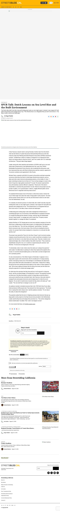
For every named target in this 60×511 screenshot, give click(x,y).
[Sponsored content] (30, 54)
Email (23, 333)
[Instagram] (57, 473)
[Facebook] (48, 473)
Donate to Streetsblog (6, 7)
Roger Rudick (9, 116)
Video (2, 396)
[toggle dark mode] (51, 3)
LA (13, 7)
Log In (43, 2)
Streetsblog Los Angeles (7, 411)
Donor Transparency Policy (6, 491)
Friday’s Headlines (6, 443)
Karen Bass (14, 411)
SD (15, 7)
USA (21, 7)
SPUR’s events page (30, 304)
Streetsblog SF (4, 102)
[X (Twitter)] (51, 473)
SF (18, 7)
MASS (12, 505)
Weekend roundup (16, 426)
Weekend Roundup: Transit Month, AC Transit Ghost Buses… (18, 428)
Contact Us (3, 500)
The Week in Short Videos (8, 398)
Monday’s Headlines (6, 382)
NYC (9, 505)
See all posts (4, 457)
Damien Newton (7, 388)
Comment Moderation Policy (6, 497)
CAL (1, 505)
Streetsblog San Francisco (7, 426)
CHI (14, 505)
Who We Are (3, 482)
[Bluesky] (54, 473)
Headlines (3, 381)
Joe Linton (6, 421)
